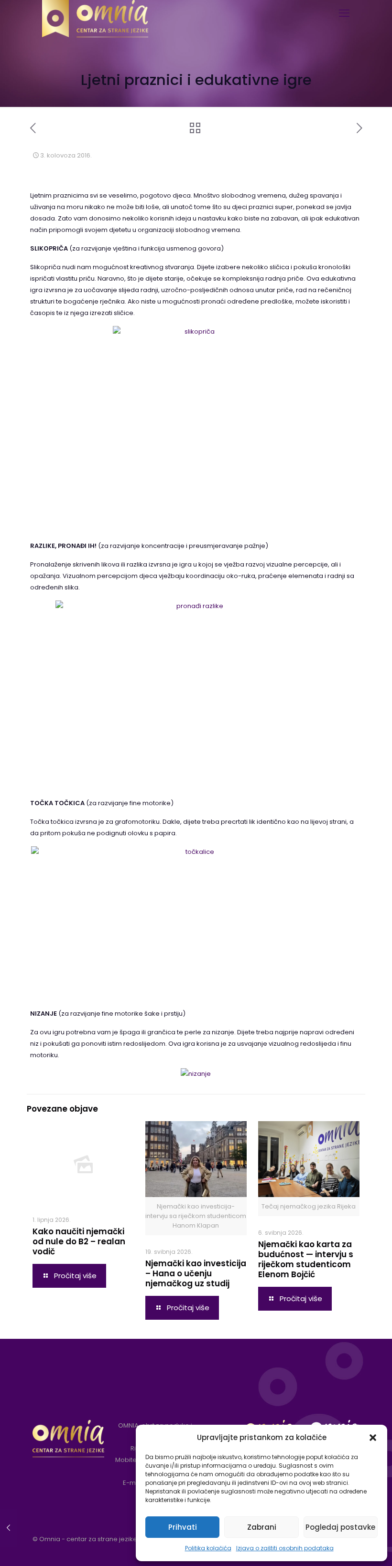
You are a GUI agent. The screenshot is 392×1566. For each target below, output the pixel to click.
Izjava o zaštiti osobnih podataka (285, 1548)
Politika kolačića (208, 1548)
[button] (373, 1437)
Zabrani (261, 1527)
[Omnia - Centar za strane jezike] (95, 12)
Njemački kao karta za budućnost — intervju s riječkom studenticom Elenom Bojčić (305, 1259)
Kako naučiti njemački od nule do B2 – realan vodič (79, 1241)
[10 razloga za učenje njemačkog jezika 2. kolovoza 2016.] (8, 1528)
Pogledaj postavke (340, 1527)
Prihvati (182, 1527)
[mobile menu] (344, 13)
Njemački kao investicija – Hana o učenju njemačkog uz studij (195, 1273)
